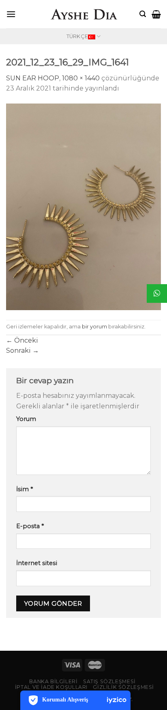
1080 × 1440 (81, 78)
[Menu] (11, 14)
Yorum (26, 419)
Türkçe (77, 36)
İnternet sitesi (36, 563)
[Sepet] (156, 14)
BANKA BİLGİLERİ (53, 681)
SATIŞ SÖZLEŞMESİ (109, 681)
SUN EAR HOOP (32, 78)
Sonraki (22, 350)
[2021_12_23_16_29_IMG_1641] (83, 206)
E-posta (30, 526)
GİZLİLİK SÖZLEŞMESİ (123, 687)
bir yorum (94, 327)
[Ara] (142, 14)
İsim (24, 489)
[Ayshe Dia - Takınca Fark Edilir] (83, 14)
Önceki (22, 340)
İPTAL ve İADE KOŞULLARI (51, 687)
